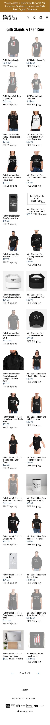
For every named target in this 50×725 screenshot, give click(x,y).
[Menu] (47, 17)
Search (25, 689)
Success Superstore (10, 17)
